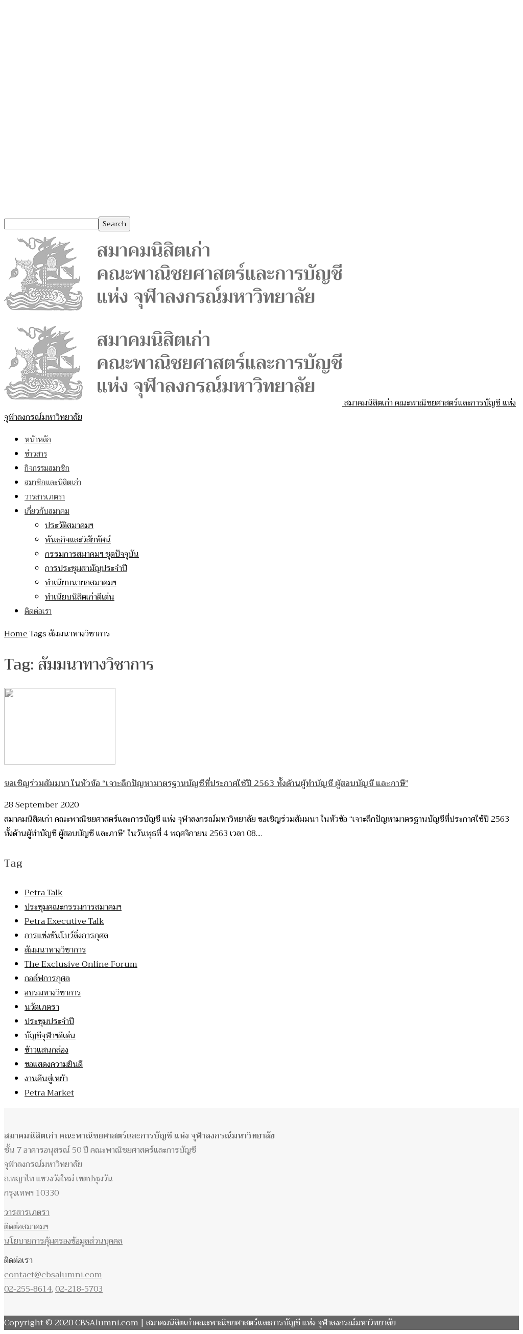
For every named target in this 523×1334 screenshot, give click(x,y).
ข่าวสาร (36, 454)
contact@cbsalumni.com (53, 1275)
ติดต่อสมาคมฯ (26, 1227)
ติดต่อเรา (38, 611)
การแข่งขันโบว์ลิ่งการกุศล (66, 935)
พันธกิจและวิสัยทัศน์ (78, 540)
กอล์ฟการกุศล (47, 978)
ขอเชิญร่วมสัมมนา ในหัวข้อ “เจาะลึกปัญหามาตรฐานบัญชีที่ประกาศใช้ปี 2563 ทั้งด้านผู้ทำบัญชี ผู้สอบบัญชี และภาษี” (206, 783)
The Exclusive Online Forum (81, 964)
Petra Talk (44, 893)
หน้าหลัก (38, 439)
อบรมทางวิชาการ (53, 993)
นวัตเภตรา (42, 1007)
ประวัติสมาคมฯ (69, 525)
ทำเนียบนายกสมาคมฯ (80, 583)
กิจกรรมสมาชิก (47, 468)
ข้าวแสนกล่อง (46, 1050)
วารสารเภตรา (45, 497)
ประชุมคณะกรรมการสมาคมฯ (73, 907)
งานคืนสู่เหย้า (46, 1078)
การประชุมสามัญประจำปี (86, 568)
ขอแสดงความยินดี (54, 1064)
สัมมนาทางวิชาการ (55, 950)
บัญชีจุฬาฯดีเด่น (50, 1036)
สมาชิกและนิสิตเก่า (53, 482)
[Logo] (173, 313)
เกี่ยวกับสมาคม (47, 511)
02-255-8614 (28, 1289)
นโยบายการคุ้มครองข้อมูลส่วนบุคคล (63, 1241)
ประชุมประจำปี (49, 1021)
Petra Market (49, 1093)
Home (16, 634)
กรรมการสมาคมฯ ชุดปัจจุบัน (92, 554)
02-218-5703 (79, 1289)
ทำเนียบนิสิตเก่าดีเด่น (79, 597)
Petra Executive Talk (64, 921)
